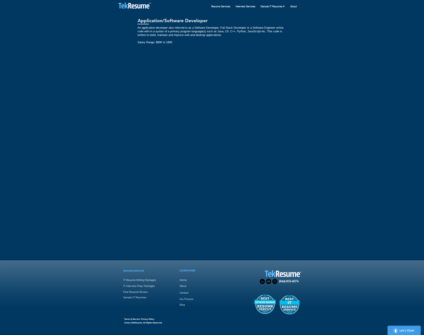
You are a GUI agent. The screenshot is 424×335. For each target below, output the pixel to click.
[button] (135, 291)
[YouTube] (268, 281)
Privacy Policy (147, 319)
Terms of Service (132, 319)
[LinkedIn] (262, 281)
